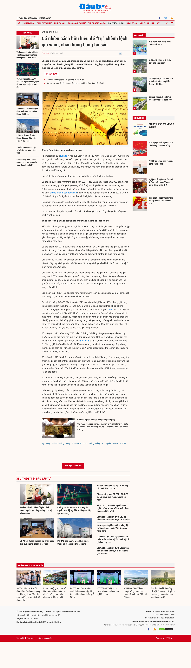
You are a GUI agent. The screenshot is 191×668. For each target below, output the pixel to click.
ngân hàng (84, 340)
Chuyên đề (139, 118)
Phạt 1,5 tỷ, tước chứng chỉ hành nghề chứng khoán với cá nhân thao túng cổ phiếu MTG (112, 508)
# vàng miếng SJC (96, 443)
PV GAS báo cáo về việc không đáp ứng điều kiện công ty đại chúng (26, 138)
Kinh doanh (59, 23)
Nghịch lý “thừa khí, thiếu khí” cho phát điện (160, 61)
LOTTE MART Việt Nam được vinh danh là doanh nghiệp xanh (108, 591)
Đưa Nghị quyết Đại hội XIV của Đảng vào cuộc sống (161, 144)
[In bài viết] (120, 53)
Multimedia (28, 23)
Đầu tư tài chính (116, 23)
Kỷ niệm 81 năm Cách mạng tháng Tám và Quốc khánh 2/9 (161, 201)
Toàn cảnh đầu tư (77, 23)
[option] (28, 586)
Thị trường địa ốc (97, 23)
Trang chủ (20, 638)
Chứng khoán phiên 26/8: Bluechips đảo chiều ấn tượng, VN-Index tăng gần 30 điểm (113, 551)
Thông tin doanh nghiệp (30, 565)
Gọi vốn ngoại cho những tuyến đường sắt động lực (160, 98)
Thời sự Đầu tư (44, 23)
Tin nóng (27, 32)
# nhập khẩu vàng (79, 443)
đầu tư (110, 309)
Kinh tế (63, 156)
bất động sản (70, 192)
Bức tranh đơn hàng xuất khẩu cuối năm (160, 43)
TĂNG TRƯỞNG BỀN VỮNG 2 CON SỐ (161, 125)
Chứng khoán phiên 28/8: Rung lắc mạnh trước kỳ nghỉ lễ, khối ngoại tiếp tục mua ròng (74, 510)
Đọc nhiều (139, 35)
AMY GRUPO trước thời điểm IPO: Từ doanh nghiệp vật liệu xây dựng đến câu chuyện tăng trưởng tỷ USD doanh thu (28, 594)
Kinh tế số (132, 23)
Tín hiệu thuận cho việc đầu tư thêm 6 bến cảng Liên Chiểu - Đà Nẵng (161, 81)
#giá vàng (46, 443)
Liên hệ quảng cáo (45, 638)
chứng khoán (56, 192)
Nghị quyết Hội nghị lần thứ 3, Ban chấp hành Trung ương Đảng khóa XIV (161, 182)
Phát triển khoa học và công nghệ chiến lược (161, 162)
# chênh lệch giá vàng (61, 443)
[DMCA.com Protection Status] (166, 629)
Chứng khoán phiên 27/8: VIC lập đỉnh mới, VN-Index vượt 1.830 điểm (113, 518)
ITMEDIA (168, 638)
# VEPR (123, 443)
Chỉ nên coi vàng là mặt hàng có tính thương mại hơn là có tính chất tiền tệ (75, 83)
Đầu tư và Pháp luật (149, 23)
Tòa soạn (30, 638)
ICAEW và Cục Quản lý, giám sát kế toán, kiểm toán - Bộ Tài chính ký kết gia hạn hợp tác (113, 539)
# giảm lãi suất (112, 443)
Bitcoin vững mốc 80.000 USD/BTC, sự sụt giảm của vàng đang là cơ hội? (26, 162)
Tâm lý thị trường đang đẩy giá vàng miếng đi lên (65, 80)
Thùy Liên (45, 53)
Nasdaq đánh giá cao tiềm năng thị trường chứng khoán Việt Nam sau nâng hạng (112, 528)
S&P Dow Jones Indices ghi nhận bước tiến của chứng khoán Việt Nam (27, 111)
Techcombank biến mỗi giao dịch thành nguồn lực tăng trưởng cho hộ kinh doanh (27, 55)
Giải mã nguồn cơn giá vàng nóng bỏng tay (96, 419)
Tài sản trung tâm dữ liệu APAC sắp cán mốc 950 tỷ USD (26, 150)
